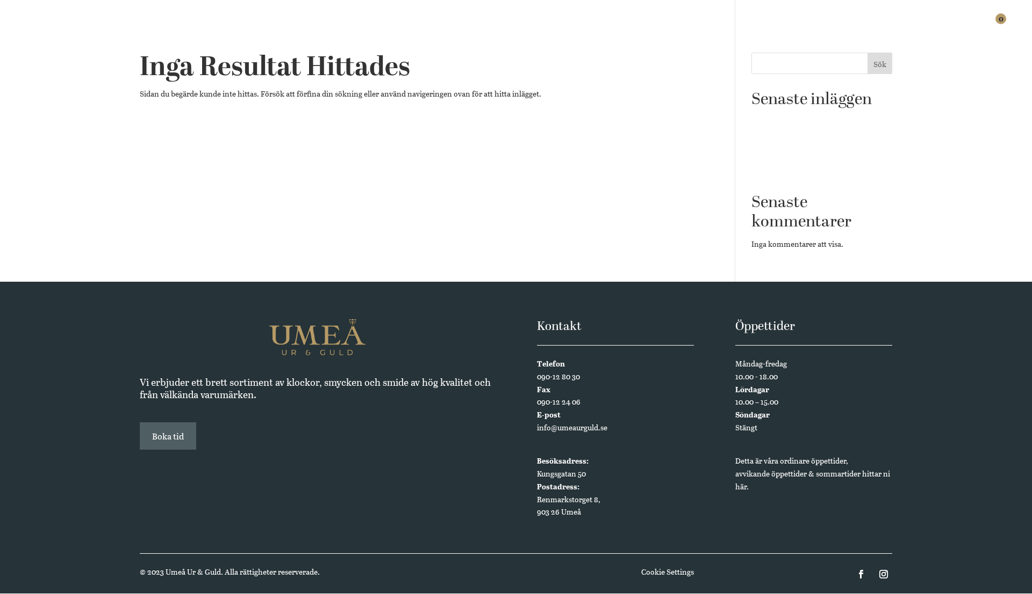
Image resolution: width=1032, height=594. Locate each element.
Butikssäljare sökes (783, 121)
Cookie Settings (667, 571)
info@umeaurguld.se (572, 427)
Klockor (704, 28)
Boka (847, 28)
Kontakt (956, 28)
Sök (879, 64)
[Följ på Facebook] (861, 574)
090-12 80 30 (558, 376)
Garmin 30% (772, 137)
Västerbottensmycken (788, 154)
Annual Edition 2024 (786, 170)
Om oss (911, 28)
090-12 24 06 (558, 401)
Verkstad (804, 28)
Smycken (753, 28)
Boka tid (168, 436)
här (741, 486)
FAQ (877, 28)
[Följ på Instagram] (883, 574)
